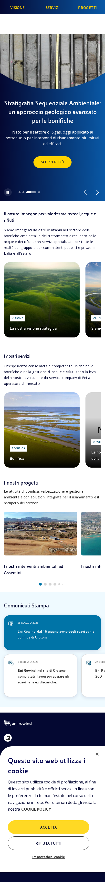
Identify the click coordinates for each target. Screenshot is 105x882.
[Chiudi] (97, 754)
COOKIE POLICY (36, 809)
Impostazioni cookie (48, 857)
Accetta (48, 827)
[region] (52, 814)
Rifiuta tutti (48, 843)
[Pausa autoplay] (8, 192)
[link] (40, 544)
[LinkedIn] (8, 738)
